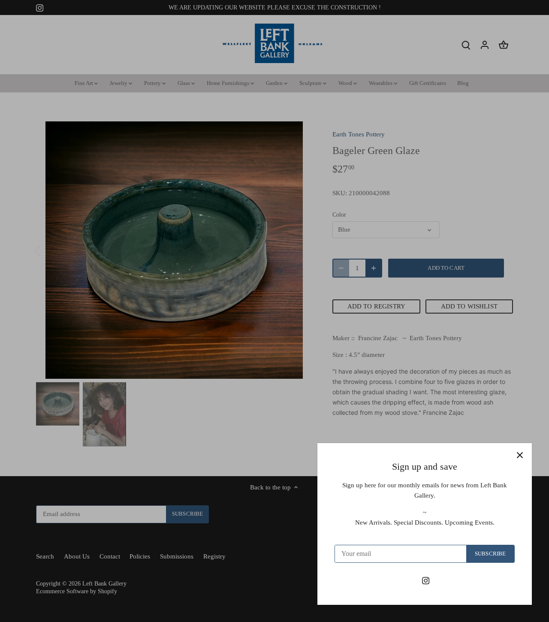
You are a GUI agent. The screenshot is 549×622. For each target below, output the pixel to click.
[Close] (519, 455)
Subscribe (490, 554)
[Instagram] (425, 580)
